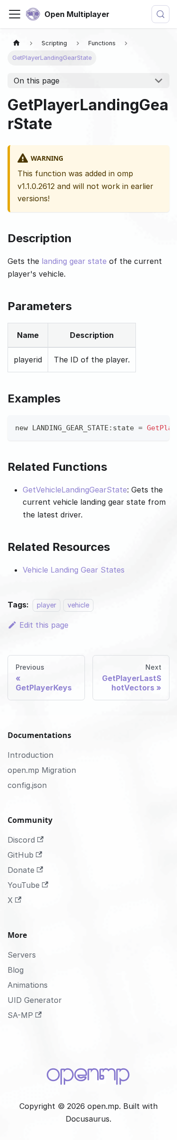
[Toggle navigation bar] (15, 14)
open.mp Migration (42, 770)
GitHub (21, 855)
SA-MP (20, 1015)
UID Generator (35, 1000)
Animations (28, 985)
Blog (16, 970)
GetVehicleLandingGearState (75, 489)
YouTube (24, 885)
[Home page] (16, 43)
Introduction (30, 755)
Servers (22, 955)
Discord (21, 840)
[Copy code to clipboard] (158, 427)
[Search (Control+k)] (160, 14)
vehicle (78, 605)
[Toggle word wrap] (141, 427)
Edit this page (43, 625)
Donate (21, 870)
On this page (36, 80)
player (46, 605)
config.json (27, 785)
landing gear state (74, 261)
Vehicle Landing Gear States (74, 569)
